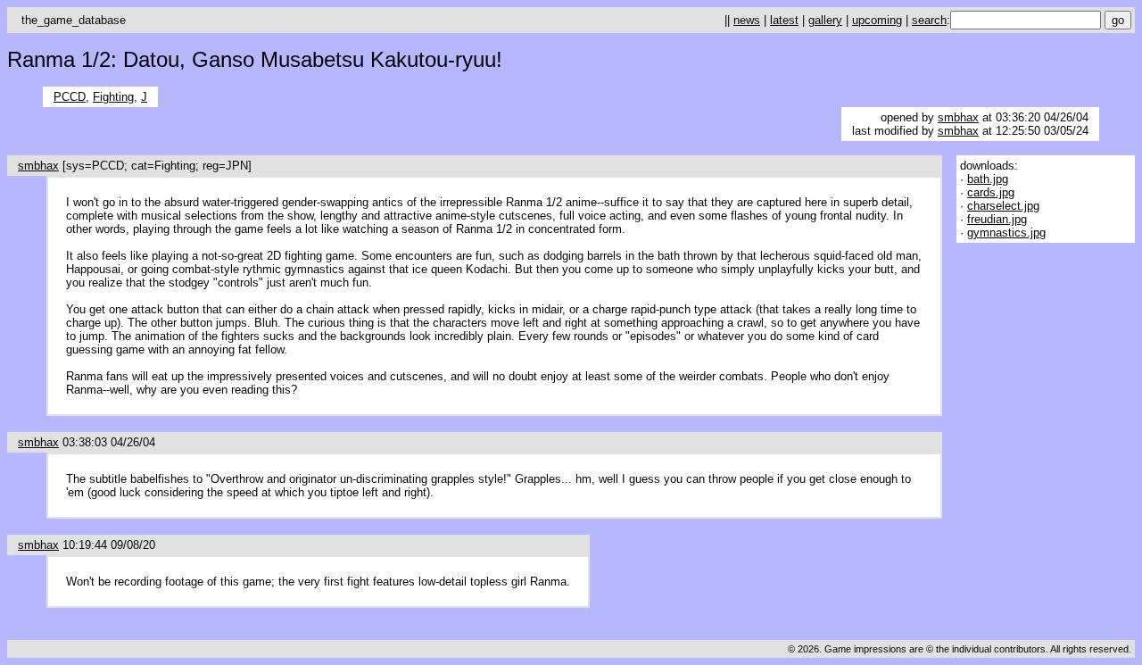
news (746, 20)
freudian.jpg (997, 219)
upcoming (877, 20)
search (929, 20)
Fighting (113, 97)
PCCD (70, 97)
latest (784, 20)
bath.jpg (987, 179)
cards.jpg (990, 192)
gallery (825, 20)
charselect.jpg (1003, 205)
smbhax (958, 117)
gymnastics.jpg (1006, 232)
